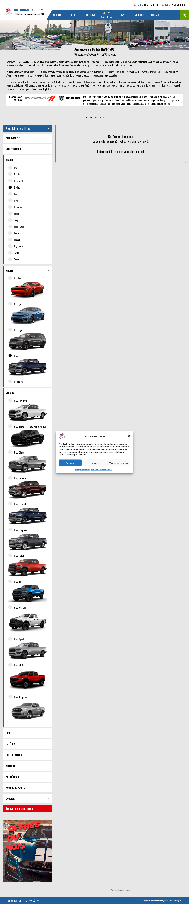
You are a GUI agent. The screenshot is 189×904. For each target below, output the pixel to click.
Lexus (16, 233)
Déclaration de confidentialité (101, 469)
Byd (15, 168)
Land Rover (19, 227)
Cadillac (17, 174)
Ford (16, 194)
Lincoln (17, 240)
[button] (128, 436)
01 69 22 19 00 (151, 5)
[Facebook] (26, 900)
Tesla (16, 253)
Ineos (16, 213)
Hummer (18, 207)
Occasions (90, 15)
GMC (16, 200)
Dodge (17, 187)
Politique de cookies (82, 469)
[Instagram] (34, 900)
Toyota (17, 259)
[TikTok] (38, 900)
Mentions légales (176, 900)
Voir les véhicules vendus (120, 889)
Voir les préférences (118, 463)
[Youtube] (30, 900)
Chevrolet (18, 181)
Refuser (94, 463)
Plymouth (18, 246)
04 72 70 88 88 (178, 5)
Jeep (16, 220)
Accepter (70, 463)
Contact (155, 15)
